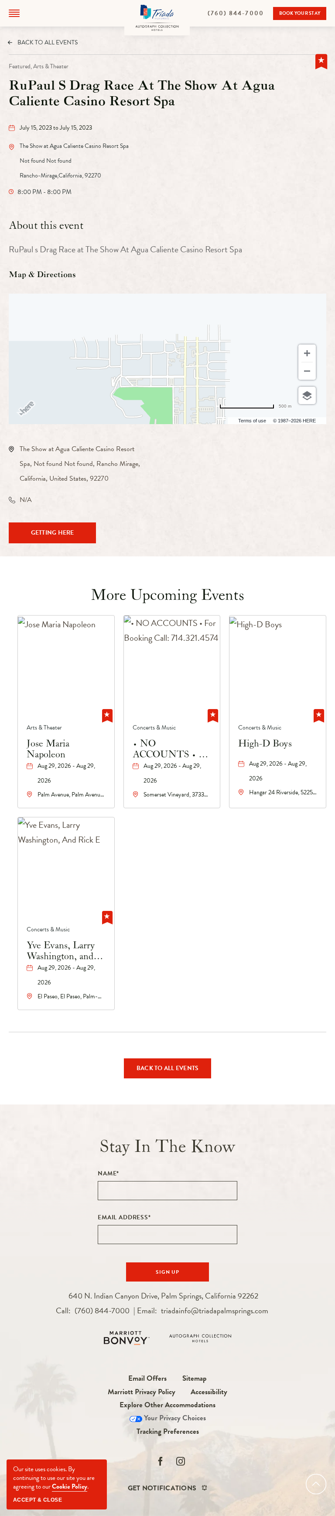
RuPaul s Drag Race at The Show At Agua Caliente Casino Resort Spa (142, 94)
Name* (108, 1173)
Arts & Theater (44, 727)
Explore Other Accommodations (167, 1404)
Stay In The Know (168, 1147)
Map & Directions (42, 275)
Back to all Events (47, 42)
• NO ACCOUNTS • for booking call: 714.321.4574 (171, 749)
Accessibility (209, 1391)
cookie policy (69, 1486)
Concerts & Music (154, 727)
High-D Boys (265, 743)
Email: (202, 1310)
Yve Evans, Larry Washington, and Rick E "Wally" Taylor (61, 951)
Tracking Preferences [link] (168, 1431)
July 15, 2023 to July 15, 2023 (56, 127)
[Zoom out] (307, 371)
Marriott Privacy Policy (141, 1391)
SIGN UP (175, 1275)
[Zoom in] (307, 353)
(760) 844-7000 (240, 13)
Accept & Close (37, 1500)
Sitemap (194, 1378)
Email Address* (124, 1217)
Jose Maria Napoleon (48, 749)
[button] (14, 13)
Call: (93, 1310)
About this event (46, 225)
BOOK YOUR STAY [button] (300, 15)
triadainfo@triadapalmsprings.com (214, 1310)
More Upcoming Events (167, 595)
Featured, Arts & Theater (38, 66)
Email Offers (147, 1378)
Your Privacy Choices (174, 1417)
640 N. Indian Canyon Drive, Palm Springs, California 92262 (163, 1296)
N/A (26, 500)
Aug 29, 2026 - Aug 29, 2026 (66, 773)
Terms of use (252, 420)
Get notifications (162, 1488)
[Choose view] (307, 395)
